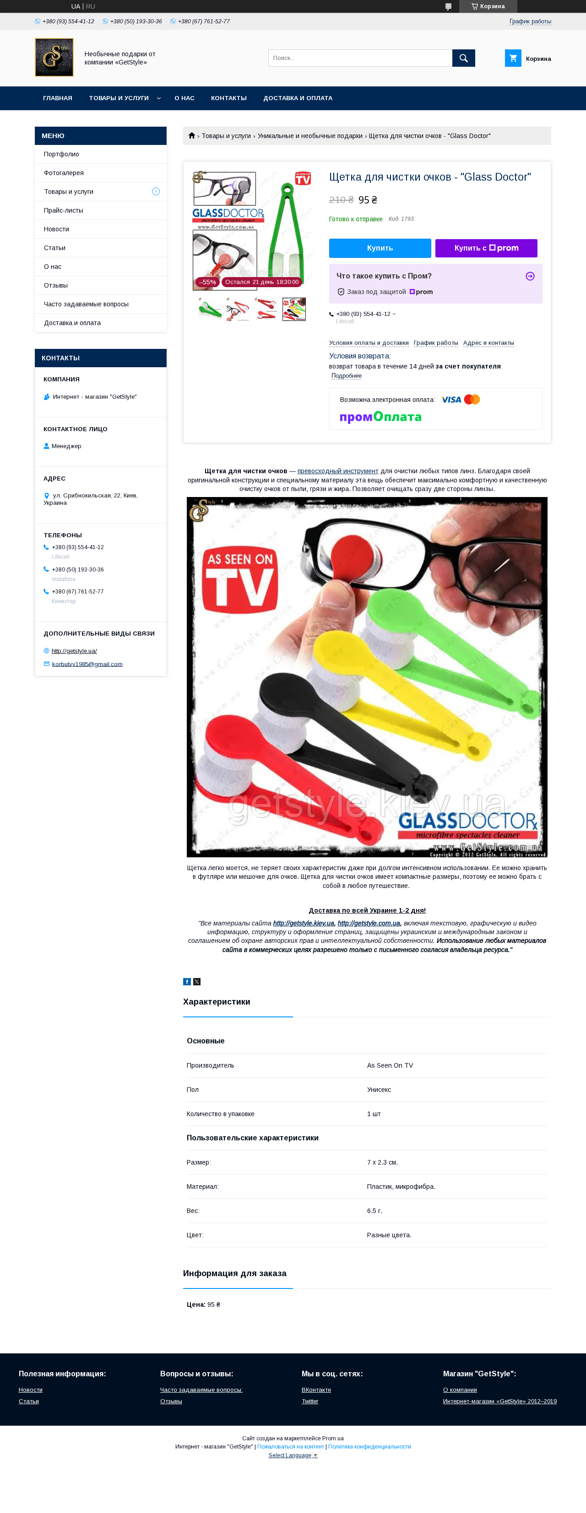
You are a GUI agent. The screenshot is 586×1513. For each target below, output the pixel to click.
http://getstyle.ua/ (74, 650)
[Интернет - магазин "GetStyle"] (54, 74)
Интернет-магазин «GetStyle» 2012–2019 (500, 1401)
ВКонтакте (316, 1389)
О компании (460, 1389)
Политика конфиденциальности (369, 1446)
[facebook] (187, 983)
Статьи (54, 247)
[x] (197, 983)
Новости (56, 229)
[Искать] (463, 58)
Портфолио (61, 154)
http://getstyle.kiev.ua (303, 923)
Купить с (471, 248)
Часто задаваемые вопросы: (201, 1389)
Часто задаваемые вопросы (86, 304)
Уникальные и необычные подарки (310, 135)
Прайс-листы (63, 210)
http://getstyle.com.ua (369, 923)
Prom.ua (333, 1438)
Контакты (229, 98)
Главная (57, 98)
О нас (184, 98)
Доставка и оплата (297, 98)
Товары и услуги (119, 98)
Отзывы (56, 285)
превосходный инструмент (338, 471)
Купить (380, 248)
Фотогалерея (64, 172)
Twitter (310, 1401)
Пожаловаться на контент (290, 1446)
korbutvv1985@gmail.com (87, 663)
